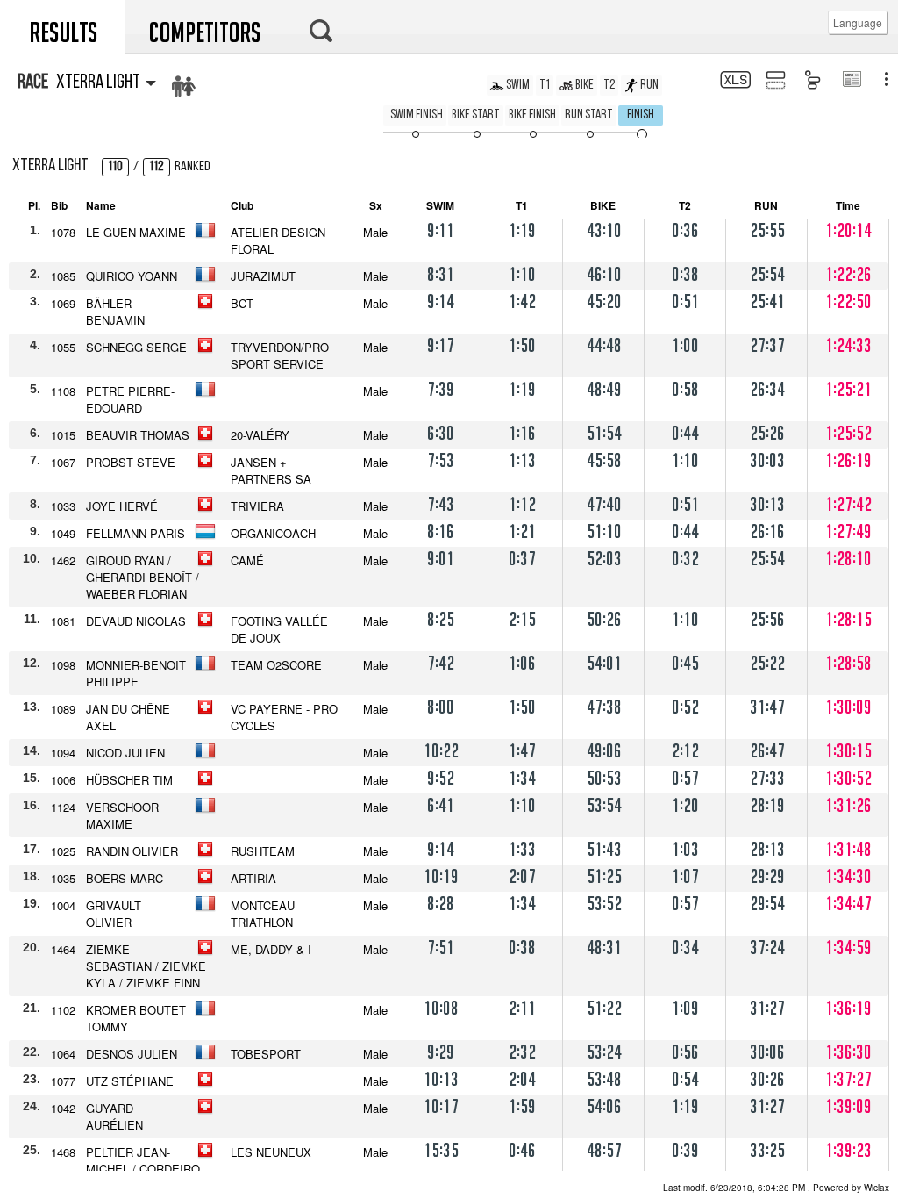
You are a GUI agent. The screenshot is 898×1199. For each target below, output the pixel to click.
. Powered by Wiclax (776, 1187)
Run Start (589, 115)
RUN (649, 85)
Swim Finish (416, 115)
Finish (640, 115)
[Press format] (851, 80)
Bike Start (476, 115)
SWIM (518, 85)
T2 (609, 85)
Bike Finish (532, 115)
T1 (544, 85)
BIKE (584, 85)
